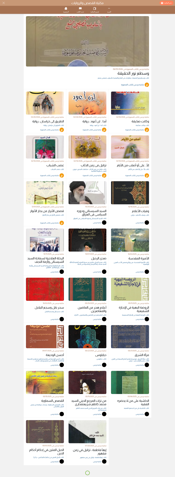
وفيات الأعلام (140, 211)
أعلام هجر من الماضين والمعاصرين (92, 309)
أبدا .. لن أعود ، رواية (94, 121)
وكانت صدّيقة (140, 121)
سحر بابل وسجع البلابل (49, 307)
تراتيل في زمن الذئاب (93, 165)
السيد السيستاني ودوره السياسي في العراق (91, 212)
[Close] (4, 3)
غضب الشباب (55, 165)
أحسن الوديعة (55, 355)
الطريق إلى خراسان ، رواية (48, 121)
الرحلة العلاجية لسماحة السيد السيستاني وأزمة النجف (45, 259)
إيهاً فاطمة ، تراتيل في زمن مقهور (89, 451)
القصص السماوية (52, 400)
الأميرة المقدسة (138, 258)
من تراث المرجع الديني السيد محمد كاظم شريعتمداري (88, 402)
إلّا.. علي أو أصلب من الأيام (133, 165)
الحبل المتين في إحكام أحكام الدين (46, 451)
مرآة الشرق (142, 355)
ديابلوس (100, 355)
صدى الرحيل (98, 258)
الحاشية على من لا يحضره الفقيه (133, 402)
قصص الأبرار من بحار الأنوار (47, 211)
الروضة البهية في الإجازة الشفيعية (134, 309)
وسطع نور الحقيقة (133, 73)
